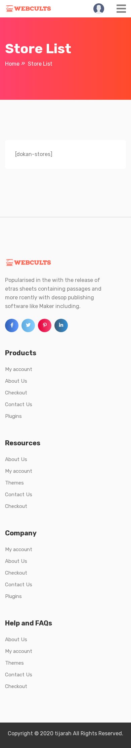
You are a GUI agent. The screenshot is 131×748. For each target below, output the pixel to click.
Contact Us (18, 404)
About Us (16, 381)
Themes (14, 483)
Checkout (16, 393)
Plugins (13, 416)
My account (18, 369)
